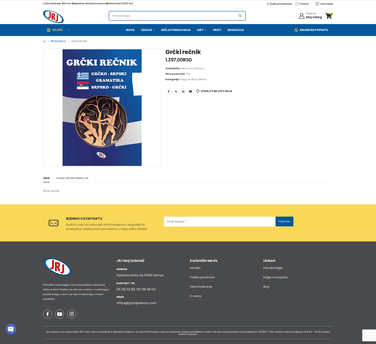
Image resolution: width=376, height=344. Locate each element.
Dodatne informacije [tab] (72, 178)
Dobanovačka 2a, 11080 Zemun (140, 275)
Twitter (176, 91)
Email (190, 91)
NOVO (130, 30)
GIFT (200, 30)
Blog (266, 287)
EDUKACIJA (236, 30)
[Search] (240, 15)
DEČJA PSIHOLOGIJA (176, 30)
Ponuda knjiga (272, 268)
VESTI (217, 30)
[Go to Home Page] (44, 41)
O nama (195, 296)
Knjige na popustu (275, 277)
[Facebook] (47, 314)
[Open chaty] (11, 329)
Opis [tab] (46, 178)
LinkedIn (183, 91)
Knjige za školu (188, 79)
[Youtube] (59, 314)
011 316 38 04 (145, 289)
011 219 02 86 (126, 289)
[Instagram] (71, 314)
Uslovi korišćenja (201, 287)
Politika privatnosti (202, 277)
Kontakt (195, 268)
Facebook (168, 91)
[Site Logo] (53, 16)
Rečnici (202, 79)
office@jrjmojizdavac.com (136, 303)
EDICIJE (146, 30)
